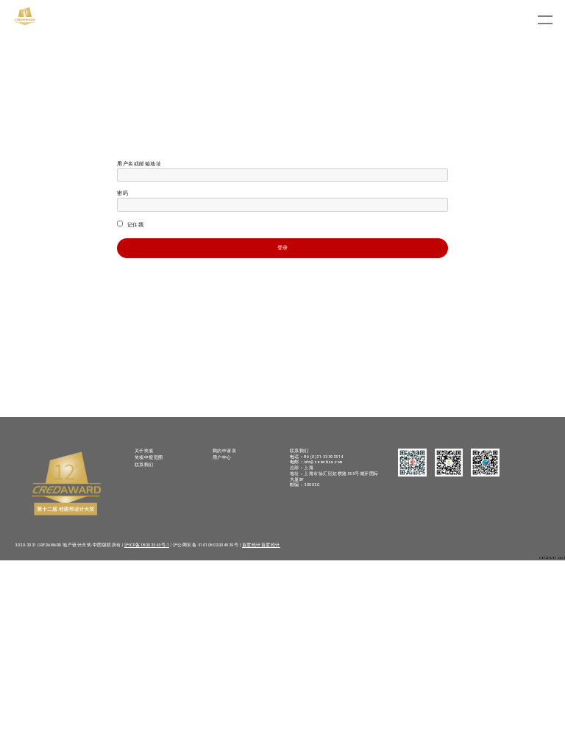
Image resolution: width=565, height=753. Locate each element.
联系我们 (144, 465)
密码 (122, 193)
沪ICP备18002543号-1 (146, 545)
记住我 (134, 225)
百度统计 (251, 545)
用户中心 (222, 457)
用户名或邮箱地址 (139, 164)
